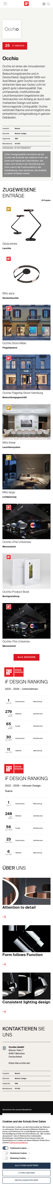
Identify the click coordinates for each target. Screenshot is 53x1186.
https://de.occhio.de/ (19, 1063)
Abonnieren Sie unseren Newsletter (17, 1110)
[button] (42, 4)
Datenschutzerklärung (18, 1143)
